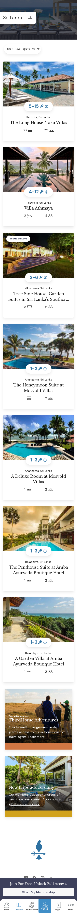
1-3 (38, 369)
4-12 (38, 192)
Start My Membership (38, 892)
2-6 (38, 277)
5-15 (38, 106)
